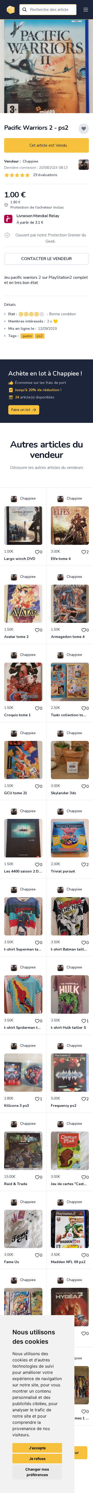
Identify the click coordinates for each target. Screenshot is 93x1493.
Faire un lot (20, 409)
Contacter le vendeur (46, 259)
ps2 (39, 336)
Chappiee (30, 161)
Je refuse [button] (37, 1458)
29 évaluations (45, 174)
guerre (27, 336)
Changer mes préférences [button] (37, 1472)
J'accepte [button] (37, 1448)
